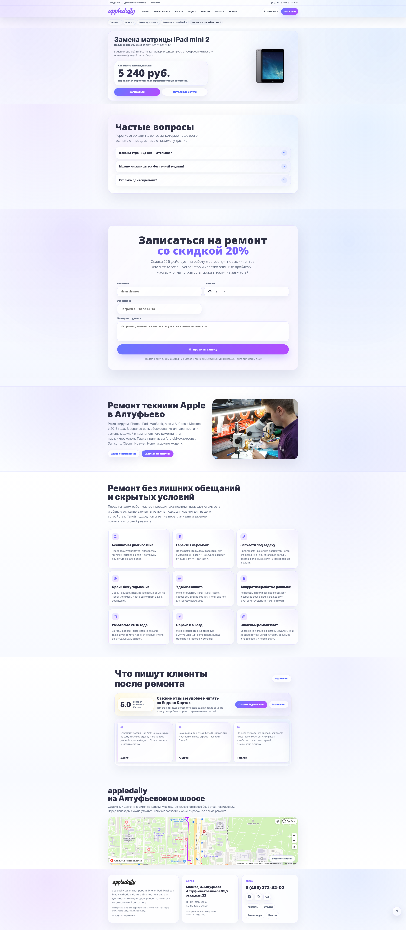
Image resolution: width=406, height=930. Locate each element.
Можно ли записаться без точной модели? (151, 166)
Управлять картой (282, 858)
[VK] (278, 3)
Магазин (205, 11)
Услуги (190, 11)
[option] (145, 742)
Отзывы (233, 11)
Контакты (219, 11)
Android (179, 11)
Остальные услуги (185, 91)
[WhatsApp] (275, 3)
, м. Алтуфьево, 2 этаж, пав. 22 (207, 891)
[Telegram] (272, 3)
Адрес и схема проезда (123, 453)
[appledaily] (122, 11)
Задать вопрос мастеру (157, 453)
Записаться (137, 91)
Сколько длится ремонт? (138, 180)
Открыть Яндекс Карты (251, 704)
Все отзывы (281, 678)
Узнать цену (289, 11)
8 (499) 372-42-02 (289, 2)
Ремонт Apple (161, 11)
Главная (145, 11)
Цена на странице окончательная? (145, 153)
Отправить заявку (203, 349)
